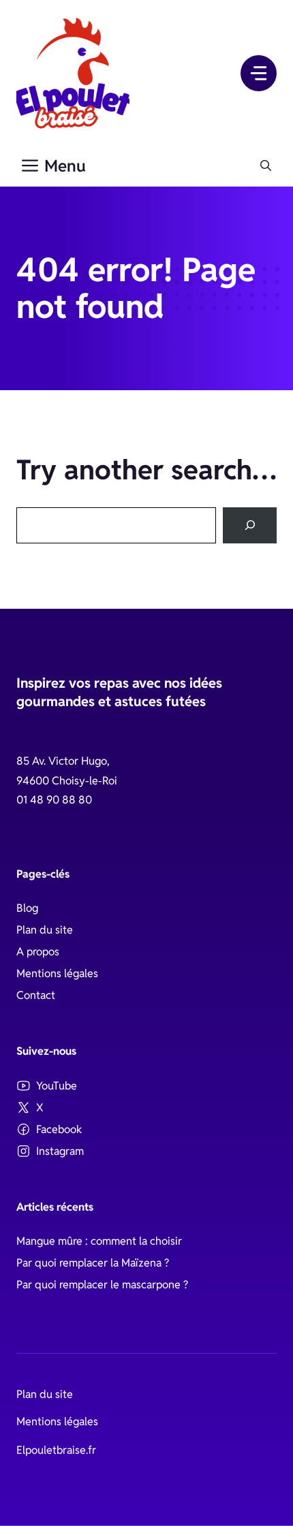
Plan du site (44, 930)
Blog (27, 908)
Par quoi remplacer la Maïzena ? (92, 1263)
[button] (266, 166)
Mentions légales (57, 973)
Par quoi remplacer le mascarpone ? (102, 1284)
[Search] (250, 525)
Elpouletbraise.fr (56, 1450)
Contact (35, 995)
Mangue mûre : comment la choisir (99, 1241)
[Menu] (259, 73)
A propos (37, 951)
